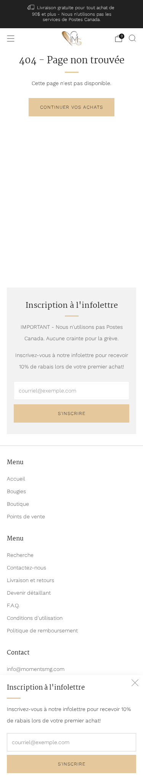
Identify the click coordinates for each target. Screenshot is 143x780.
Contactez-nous (26, 567)
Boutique (18, 504)
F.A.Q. (13, 605)
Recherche (20, 555)
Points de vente (26, 516)
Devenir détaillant (29, 593)
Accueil (16, 479)
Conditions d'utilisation (35, 618)
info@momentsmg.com (35, 669)
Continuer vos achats (71, 107)
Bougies (16, 491)
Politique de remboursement (42, 630)
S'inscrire (71, 764)
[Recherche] (132, 38)
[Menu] (10, 38)
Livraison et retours (30, 580)
